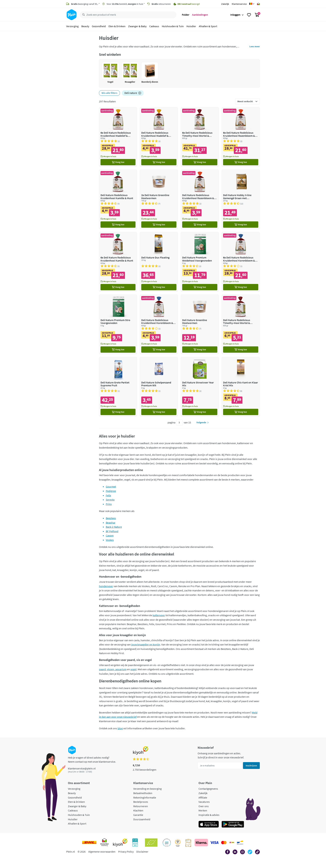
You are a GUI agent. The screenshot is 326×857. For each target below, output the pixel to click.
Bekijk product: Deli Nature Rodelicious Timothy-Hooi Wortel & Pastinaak (241, 324)
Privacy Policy (126, 851)
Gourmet (111, 486)
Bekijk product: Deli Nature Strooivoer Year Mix (200, 386)
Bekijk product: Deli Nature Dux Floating (159, 261)
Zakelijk (225, 3)
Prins (109, 504)
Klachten (138, 810)
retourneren (161, 3)
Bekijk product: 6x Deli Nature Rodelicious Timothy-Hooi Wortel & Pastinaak (200, 137)
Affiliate (202, 797)
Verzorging (72, 26)
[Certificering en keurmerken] (151, 842)
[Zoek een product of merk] (83, 14)
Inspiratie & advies (208, 815)
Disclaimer (142, 851)
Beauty (85, 26)
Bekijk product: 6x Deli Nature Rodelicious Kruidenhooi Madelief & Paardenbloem (118, 137)
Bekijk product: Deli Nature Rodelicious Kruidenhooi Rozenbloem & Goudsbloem (200, 199)
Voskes (110, 540)
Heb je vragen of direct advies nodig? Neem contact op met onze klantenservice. (92, 759)
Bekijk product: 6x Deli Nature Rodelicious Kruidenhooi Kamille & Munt (118, 261)
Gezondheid (99, 26)
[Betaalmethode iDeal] (231, 842)
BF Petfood (112, 531)
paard (102, 669)
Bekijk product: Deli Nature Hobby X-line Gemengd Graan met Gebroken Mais (241, 199)
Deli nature (130, 93)
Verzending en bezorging (147, 788)
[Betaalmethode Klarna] (201, 842)
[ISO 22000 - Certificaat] (166, 842)
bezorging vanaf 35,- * (85, 3)
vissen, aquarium (116, 669)
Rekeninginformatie (144, 797)
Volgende (201, 422)
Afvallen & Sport (208, 26)
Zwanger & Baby (137, 26)
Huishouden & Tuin (173, 26)
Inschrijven (251, 765)
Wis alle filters (109, 93)
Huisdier (191, 26)
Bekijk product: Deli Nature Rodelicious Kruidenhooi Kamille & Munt (118, 199)
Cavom (110, 535)
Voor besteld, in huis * (125, 3)
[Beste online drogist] (178, 842)
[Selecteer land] (251, 4)
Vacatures (204, 801)
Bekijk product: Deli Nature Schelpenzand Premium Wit (159, 386)
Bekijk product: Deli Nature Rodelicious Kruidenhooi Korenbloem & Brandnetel (159, 324)
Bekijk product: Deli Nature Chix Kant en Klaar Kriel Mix (241, 386)
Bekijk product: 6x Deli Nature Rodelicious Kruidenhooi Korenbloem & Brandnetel (241, 261)
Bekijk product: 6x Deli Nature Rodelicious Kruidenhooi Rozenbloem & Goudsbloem (241, 137)
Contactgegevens (208, 788)
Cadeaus (154, 26)
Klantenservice (239, 3)
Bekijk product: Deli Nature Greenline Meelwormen (200, 324)
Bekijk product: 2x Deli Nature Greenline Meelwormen (159, 199)
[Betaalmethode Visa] (214, 842)
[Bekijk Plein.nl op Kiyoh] (120, 842)
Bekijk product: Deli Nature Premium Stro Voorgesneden (118, 324)
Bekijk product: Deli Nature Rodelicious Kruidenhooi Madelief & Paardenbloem (159, 137)
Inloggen (235, 14)
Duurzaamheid (141, 819)
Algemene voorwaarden (101, 851)
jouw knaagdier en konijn (145, 644)
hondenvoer (106, 586)
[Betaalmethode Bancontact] (240, 842)
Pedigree (111, 491)
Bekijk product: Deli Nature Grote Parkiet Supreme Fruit (118, 386)
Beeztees (111, 518)
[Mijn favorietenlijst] (249, 14)
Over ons (203, 806)
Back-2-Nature (114, 526)
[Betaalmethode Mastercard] (224, 842)
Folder (185, 14)
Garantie (138, 815)
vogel (133, 669)
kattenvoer (159, 615)
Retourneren (140, 806)
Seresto (110, 499)
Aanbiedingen (200, 14)
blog (120, 728)
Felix (108, 495)
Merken (202, 810)
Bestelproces (140, 801)
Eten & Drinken (116, 26)
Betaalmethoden (142, 793)
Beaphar (110, 522)
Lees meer (254, 46)
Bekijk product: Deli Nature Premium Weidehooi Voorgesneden (200, 261)
